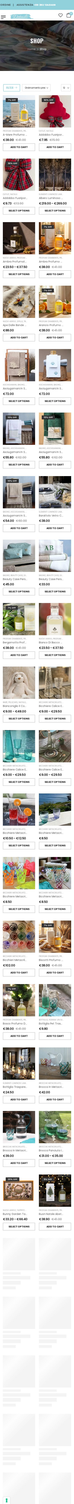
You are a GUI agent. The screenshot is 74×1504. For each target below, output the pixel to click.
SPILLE (20, 321)
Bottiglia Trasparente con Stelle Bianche (29, 1087)
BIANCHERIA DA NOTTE (49, 1273)
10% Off (12, 417)
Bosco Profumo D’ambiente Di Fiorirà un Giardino (34, 1023)
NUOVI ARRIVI (9, 257)
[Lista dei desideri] (60, 15)
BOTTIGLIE (43, 1019)
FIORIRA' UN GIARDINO (59, 1019)
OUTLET (42, 131)
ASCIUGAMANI (10, 384)
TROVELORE (29, 321)
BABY (5, 702)
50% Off (48, 99)
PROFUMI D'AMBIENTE (12, 131)
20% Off (12, 1179)
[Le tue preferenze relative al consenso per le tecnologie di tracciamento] (6, 1500)
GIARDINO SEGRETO (34, 384)
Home (31, 49)
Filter (9, 88)
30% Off (12, 163)
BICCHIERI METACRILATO (50, 702)
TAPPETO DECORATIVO (27, 1210)
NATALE (49, 131)
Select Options (19, 210)
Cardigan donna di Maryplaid (21, 1468)
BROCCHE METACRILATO (50, 1083)
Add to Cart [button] (19, 147)
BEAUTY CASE (17, 575)
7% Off (12, 99)
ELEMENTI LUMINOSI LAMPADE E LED (55, 194)
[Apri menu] (3, 17)
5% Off (48, 1179)
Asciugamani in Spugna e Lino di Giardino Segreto (35, 452)
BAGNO (21, 384)
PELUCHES (13, 702)
